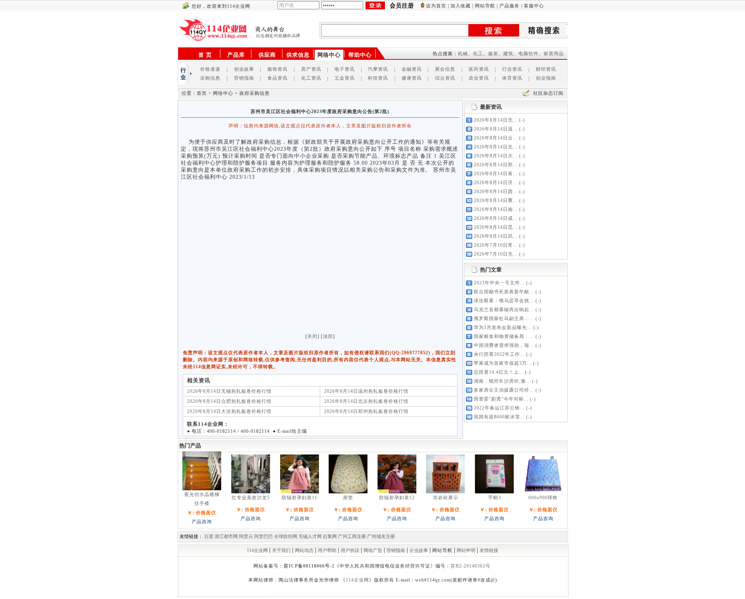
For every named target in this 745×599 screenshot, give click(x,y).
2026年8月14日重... (496, 200)
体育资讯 (512, 78)
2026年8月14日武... (496, 236)
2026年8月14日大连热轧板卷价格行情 (229, 411)
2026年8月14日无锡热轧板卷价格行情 (229, 391)
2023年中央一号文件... (499, 283)
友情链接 (489, 550)
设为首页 (436, 6)
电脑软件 (528, 53)
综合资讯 (445, 78)
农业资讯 (479, 78)
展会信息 (445, 69)
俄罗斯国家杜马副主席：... (504, 318)
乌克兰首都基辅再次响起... (504, 309)
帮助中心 (360, 55)
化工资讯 (311, 78)
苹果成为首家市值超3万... (503, 363)
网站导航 (485, 6)
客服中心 (534, 6)
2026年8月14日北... (496, 147)
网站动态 (304, 550)
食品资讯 (277, 78)
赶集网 (330, 536)
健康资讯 (412, 78)
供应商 (267, 55)
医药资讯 (479, 69)
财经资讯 (546, 69)
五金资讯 (344, 78)
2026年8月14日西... (496, 191)
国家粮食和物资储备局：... (504, 336)
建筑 (508, 53)
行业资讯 (512, 69)
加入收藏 (460, 6)
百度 (208, 536)
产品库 (236, 55)
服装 (493, 53)
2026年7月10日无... (496, 254)
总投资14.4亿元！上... (498, 372)
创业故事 (244, 69)
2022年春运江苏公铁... (499, 408)
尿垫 (348, 497)
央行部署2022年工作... (499, 354)
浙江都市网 (226, 536)
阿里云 (246, 536)
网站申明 (466, 550)
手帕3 (494, 497)
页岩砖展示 (445, 497)
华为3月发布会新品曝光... (503, 327)
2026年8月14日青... (496, 173)
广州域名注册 (381, 536)
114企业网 (257, 550)
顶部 (328, 336)
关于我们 (281, 550)
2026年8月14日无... (496, 120)
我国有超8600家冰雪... (499, 417)
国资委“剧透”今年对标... (501, 399)
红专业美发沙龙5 (251, 497)
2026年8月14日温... (496, 129)
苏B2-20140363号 (470, 566)
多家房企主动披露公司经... (504, 390)
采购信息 (210, 78)
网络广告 (373, 550)
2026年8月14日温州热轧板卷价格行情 (366, 391)
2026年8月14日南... (496, 209)
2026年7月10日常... (496, 245)
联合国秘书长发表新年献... (504, 291)
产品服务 (509, 6)
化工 (478, 53)
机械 (463, 53)
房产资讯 (311, 69)
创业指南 (546, 78)
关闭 (312, 336)
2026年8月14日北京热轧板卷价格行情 (366, 401)
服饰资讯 (277, 69)
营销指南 (244, 78)
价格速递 (210, 69)
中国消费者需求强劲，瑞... (504, 345)
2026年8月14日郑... (496, 164)
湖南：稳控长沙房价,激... (502, 381)
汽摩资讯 (378, 69)
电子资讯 (344, 69)
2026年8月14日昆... (496, 227)
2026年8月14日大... (496, 155)
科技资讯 (378, 78)
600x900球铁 (543, 497)
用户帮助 (327, 550)
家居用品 (554, 53)
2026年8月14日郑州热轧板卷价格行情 (366, 411)
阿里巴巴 (263, 536)
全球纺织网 (285, 536)
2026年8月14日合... (496, 138)
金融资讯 (412, 69)
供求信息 (298, 55)
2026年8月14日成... (496, 218)
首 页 (205, 55)
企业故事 (418, 550)
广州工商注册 (352, 536)
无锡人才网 (310, 536)
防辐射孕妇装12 (397, 497)
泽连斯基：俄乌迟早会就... (504, 300)
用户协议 (350, 550)
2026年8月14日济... (496, 182)
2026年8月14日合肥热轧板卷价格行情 (229, 401)
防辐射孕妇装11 (299, 497)
